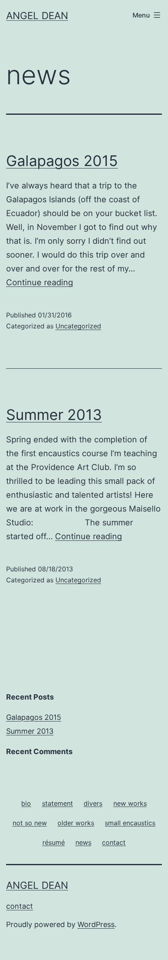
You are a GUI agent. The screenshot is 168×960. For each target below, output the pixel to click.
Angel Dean (37, 16)
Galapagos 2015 (62, 161)
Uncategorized (78, 326)
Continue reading (39, 282)
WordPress (96, 924)
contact (19, 906)
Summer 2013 (54, 415)
